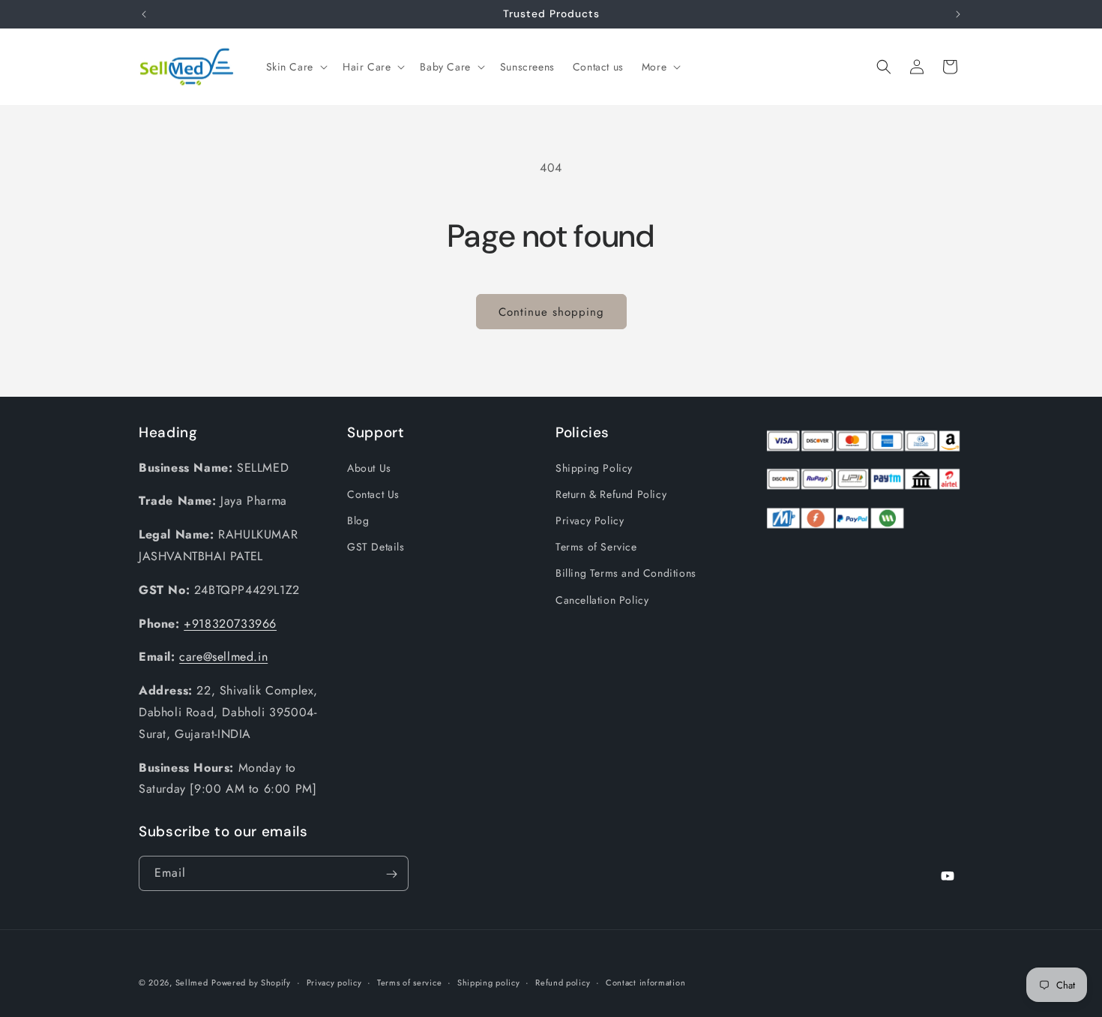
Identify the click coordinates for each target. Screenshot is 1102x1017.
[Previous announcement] (143, 14)
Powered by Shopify (251, 982)
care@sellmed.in (223, 657)
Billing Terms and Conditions (625, 573)
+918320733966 (230, 623)
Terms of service (409, 982)
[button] (295, 66)
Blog (358, 520)
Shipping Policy (594, 468)
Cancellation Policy (601, 600)
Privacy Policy (589, 520)
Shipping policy (488, 982)
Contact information (645, 982)
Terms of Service (596, 546)
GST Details (376, 546)
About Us (369, 468)
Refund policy (562, 982)
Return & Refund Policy (610, 494)
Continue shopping (551, 312)
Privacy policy (334, 982)
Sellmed (191, 982)
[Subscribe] (391, 874)
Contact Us (373, 494)
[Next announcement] (958, 14)
